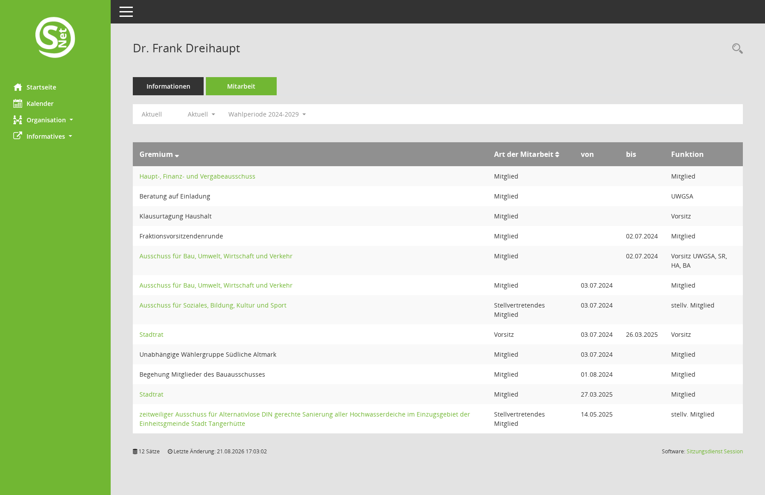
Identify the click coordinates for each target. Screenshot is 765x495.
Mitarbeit (241, 86)
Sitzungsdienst (715, 451)
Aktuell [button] (199, 114)
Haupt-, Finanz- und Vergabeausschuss (197, 176)
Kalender (40, 103)
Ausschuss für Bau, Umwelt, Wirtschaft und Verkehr (216, 256)
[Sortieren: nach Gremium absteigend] (177, 154)
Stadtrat (151, 334)
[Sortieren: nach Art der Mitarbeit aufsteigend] (557, 154)
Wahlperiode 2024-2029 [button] (264, 114)
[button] (55, 120)
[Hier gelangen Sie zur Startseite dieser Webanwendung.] (55, 38)
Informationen (168, 86)
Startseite (41, 87)
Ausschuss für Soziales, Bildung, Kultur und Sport (212, 305)
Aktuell (152, 114)
